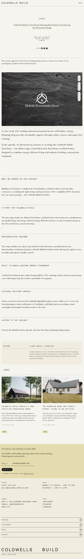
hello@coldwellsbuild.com (15, 488)
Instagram (47, 502)
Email (5, 463)
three (24, 247)
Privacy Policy (29, 473)
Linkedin (47, 507)
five (37, 247)
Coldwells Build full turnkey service (43, 301)
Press (79, 78)
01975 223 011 (9, 485)
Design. (9, 554)
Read (4, 431)
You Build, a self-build (44, 304)
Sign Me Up (7, 469)
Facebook (47, 504)
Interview (79, 86)
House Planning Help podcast (57, 330)
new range (9, 218)
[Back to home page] (15, 3)
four (29, 247)
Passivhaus (79, 96)
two (19, 247)
